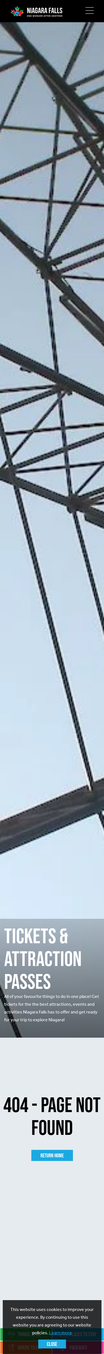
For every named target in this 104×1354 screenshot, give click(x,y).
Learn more (60, 1332)
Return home (52, 1155)
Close (52, 1344)
